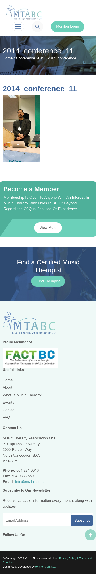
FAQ (6, 417)
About (7, 387)
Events (8, 402)
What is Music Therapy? (23, 395)
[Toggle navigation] (18, 26)
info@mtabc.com (29, 482)
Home (8, 58)
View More (48, 228)
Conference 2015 (30, 58)
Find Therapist (48, 281)
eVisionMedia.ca (45, 566)
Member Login (67, 26)
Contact (9, 410)
